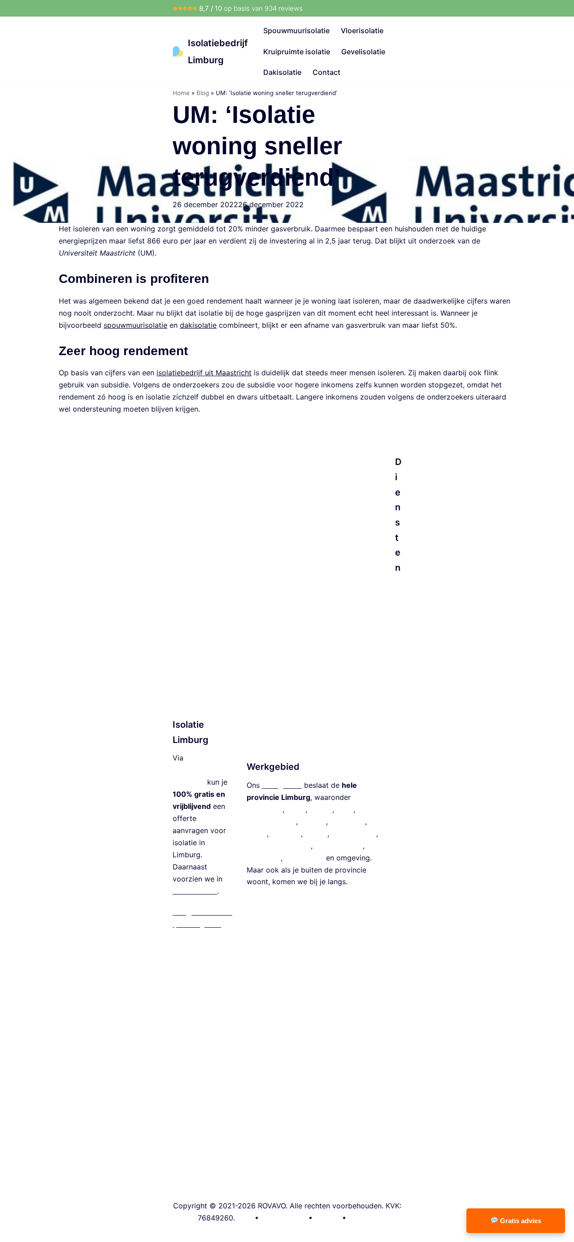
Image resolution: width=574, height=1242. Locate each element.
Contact (326, 72)
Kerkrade (286, 833)
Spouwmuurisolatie (296, 30)
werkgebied (282, 785)
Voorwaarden (283, 1217)
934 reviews (284, 8)
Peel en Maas (353, 833)
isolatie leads (195, 890)
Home (181, 92)
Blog (202, 92)
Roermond (347, 821)
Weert (257, 833)
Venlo (296, 809)
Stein (344, 809)
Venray (320, 809)
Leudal (316, 833)
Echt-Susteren (339, 845)
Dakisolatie (282, 72)
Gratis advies (519, 1221)
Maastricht (265, 809)
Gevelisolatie (363, 51)
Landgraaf (264, 857)
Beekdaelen (304, 857)
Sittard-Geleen (271, 821)
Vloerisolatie (362, 30)
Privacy (327, 1217)
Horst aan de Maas (279, 845)
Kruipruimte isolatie (296, 51)
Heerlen (313, 821)
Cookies (362, 1217)
